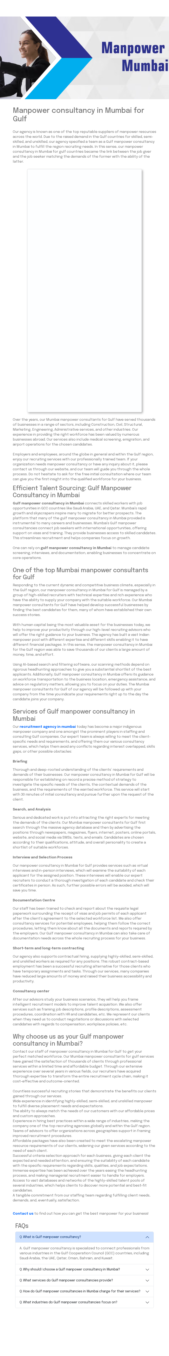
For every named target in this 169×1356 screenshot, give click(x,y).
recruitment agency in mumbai (48, 727)
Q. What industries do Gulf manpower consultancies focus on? (68, 1302)
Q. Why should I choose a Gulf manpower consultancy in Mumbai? (70, 1269)
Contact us (23, 1213)
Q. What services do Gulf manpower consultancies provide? (66, 1280)
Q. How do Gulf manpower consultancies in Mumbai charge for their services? (80, 1291)
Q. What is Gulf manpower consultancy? (50, 1237)
